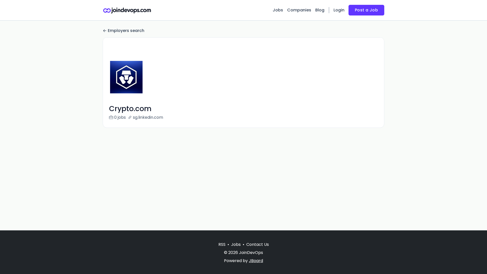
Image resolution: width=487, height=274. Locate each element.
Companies (299, 10)
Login (339, 10)
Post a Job (366, 10)
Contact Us (257, 244)
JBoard (256, 261)
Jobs (278, 10)
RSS (221, 244)
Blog (319, 10)
